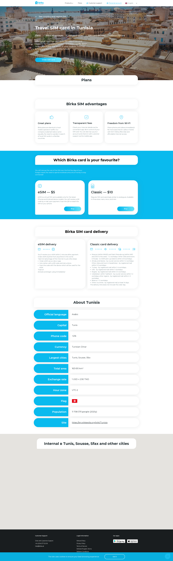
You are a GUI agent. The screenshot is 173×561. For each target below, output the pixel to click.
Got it (115, 557)
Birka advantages (54, 35)
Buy (72, 209)
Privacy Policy (81, 543)
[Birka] (39, 2)
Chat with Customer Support (44, 541)
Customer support (95, 3)
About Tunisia (117, 35)
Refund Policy (81, 541)
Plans (80, 3)
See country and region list (52, 16)
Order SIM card (48, 60)
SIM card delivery (96, 35)
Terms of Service (82, 546)
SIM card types (75, 35)
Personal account (115, 3)
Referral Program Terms (84, 549)
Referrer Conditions (83, 551)
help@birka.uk (39, 546)
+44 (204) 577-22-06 (41, 543)
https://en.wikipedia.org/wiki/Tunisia (89, 422)
